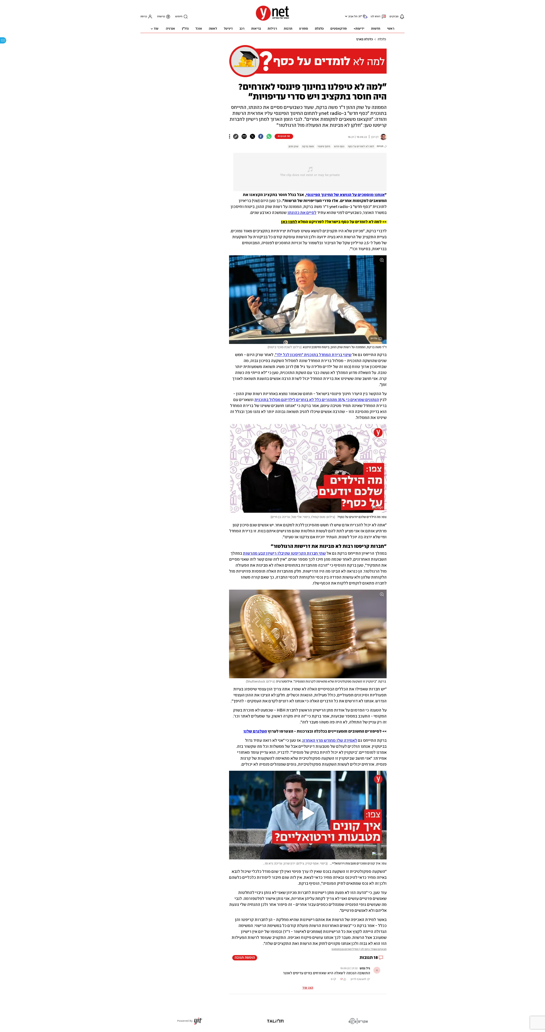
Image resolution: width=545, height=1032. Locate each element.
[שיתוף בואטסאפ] (269, 136)
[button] (345, 16)
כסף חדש (339, 146)
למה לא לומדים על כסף (361, 146)
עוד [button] (156, 28)
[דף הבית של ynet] (272, 20)
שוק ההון (293, 146)
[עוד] (229, 136)
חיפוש (178, 16)
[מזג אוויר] (364, 18)
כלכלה (382, 39)
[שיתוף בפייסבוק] (260, 136)
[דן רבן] (383, 137)
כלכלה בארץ (364, 39)
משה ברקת (308, 146)
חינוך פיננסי (324, 146)
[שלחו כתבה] (244, 136)
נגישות (161, 16)
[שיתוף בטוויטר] (252, 136)
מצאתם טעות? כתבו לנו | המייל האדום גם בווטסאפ (359, 949)
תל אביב (352, 16)
